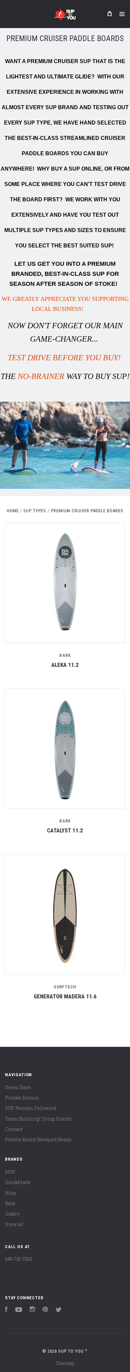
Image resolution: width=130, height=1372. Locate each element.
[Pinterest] (45, 1310)
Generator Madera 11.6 (65, 996)
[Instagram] (32, 1310)
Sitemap (65, 1363)
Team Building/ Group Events (38, 1119)
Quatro (12, 1213)
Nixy (10, 1193)
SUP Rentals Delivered (30, 1108)
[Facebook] (6, 1310)
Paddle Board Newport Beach (38, 1139)
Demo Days (18, 1087)
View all (14, 1224)
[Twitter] (59, 1310)
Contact (14, 1129)
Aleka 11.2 (65, 664)
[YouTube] (18, 1310)
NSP (10, 1172)
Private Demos (22, 1098)
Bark (10, 1203)
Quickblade (18, 1182)
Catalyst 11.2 (65, 830)
